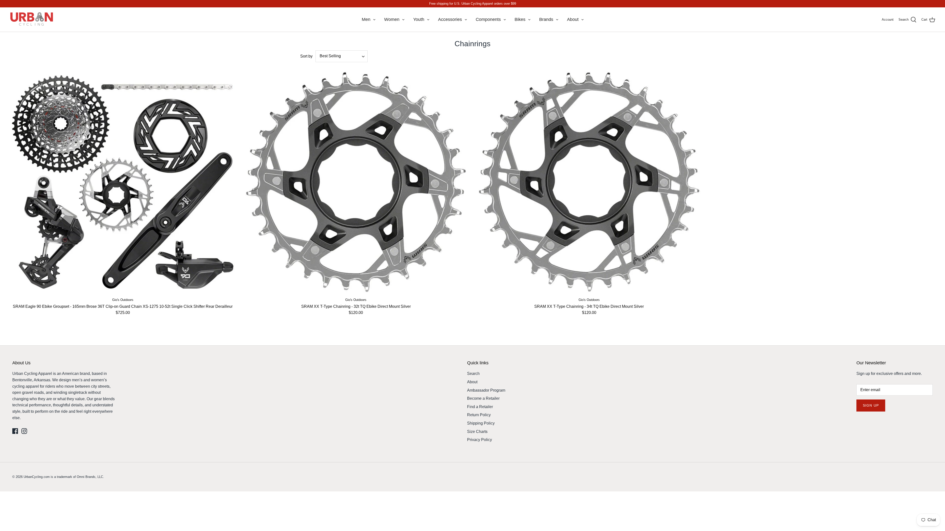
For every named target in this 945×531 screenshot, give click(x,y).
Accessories (450, 19)
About (573, 19)
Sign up (871, 405)
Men (366, 19)
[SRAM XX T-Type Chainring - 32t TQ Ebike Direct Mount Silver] (356, 182)
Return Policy (479, 415)
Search (473, 373)
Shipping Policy (481, 423)
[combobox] (341, 56)
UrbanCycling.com (37, 477)
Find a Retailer (480, 407)
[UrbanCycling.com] (32, 19)
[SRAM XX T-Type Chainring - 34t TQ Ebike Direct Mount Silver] (589, 182)
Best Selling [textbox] (330, 56)
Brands (546, 19)
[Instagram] (24, 431)
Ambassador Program (486, 390)
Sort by (306, 56)
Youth (418, 19)
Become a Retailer (483, 398)
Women (391, 19)
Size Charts (477, 431)
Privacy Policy (479, 440)
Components (488, 19)
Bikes (520, 19)
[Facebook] (15, 431)
